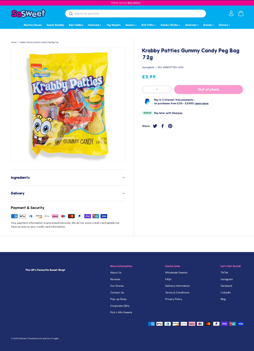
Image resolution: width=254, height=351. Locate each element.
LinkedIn (226, 292)
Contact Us (117, 292)
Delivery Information (177, 286)
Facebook (226, 286)
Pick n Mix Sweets (121, 312)
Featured (95, 24)
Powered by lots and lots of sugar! (43, 338)
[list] (68, 104)
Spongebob (148, 67)
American (192, 24)
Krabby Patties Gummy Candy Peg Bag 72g (39, 42)
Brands (209, 24)
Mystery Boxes (33, 25)
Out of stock (208, 89)
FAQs (168, 279)
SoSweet (23, 338)
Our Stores (117, 286)
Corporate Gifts (119, 306)
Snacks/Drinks (171, 24)
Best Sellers (134, 2)
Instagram (227, 279)
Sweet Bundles (55, 25)
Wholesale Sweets (176, 272)
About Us (115, 272)
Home (13, 42)
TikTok (224, 272)
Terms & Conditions (177, 292)
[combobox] (135, 13)
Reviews (115, 279)
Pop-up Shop (118, 299)
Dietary (225, 24)
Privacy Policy (173, 299)
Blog (223, 299)
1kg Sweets (113, 25)
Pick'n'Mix (149, 24)
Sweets (131, 24)
